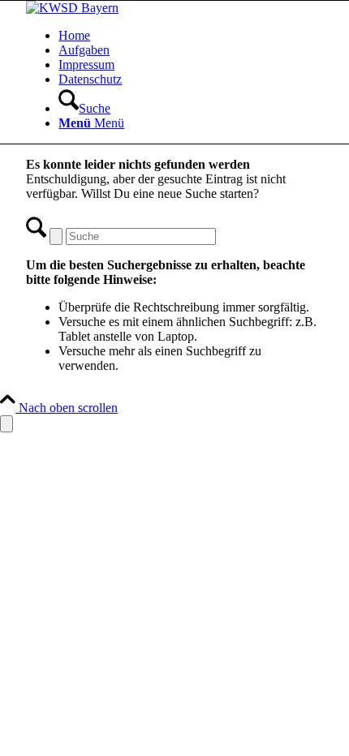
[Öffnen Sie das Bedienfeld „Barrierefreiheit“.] (6, 423)
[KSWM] (72, 8)
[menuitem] (190, 35)
